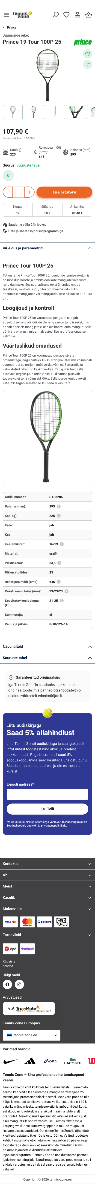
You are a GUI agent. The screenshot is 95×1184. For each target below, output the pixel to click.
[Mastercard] (27, 921)
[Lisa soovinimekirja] (87, 53)
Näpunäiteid (13, 646)
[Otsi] (55, 14)
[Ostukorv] (88, 14)
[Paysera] (44, 921)
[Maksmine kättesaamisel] (61, 921)
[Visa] (10, 921)
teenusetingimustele (74, 822)
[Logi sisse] (77, 14)
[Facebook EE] (7, 984)
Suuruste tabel (15, 658)
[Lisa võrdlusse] (87, 64)
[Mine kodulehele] (22, 14)
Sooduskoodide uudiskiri (22, 825)
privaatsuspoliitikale (53, 825)
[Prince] (83, 42)
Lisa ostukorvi (64, 192)
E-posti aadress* (20, 784)
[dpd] (10, 948)
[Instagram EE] (19, 984)
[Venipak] (27, 948)
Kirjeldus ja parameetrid (23, 248)
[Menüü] (6, 14)
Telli (50, 809)
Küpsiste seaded (7, 963)
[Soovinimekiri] (66, 14)
